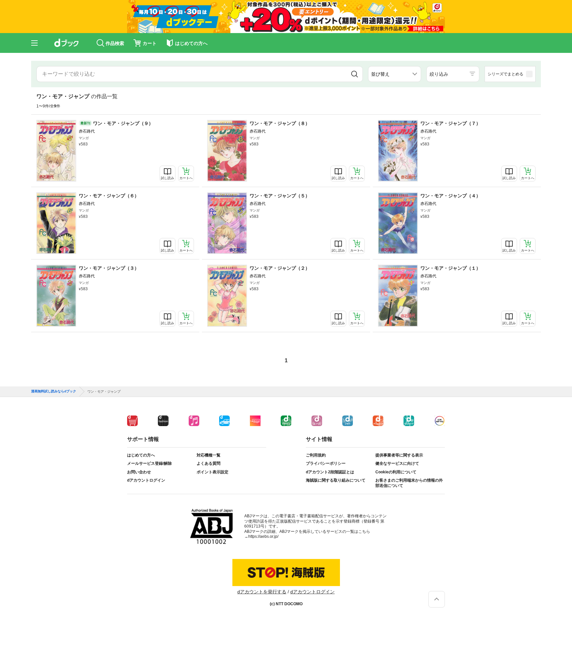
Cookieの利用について (395, 472)
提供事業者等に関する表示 (399, 455)
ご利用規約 (316, 455)
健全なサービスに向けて (397, 463)
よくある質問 (208, 463)
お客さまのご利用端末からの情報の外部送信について (409, 483)
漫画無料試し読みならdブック (53, 391)
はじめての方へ (141, 455)
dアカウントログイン (146, 480)
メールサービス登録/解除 (149, 463)
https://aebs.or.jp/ (263, 536)
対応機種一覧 (208, 455)
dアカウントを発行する (261, 591)
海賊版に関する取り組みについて (335, 480)
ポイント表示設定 (212, 472)
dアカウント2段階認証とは (330, 472)
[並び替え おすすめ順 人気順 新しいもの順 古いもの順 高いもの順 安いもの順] (394, 74)
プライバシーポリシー (326, 463)
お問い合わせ (139, 472)
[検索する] (354, 74)
